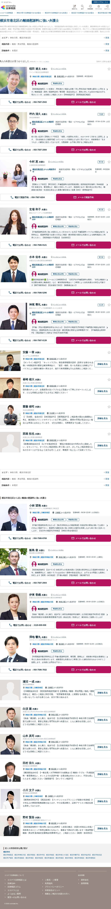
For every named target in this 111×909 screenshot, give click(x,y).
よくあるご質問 (14, 894)
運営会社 (85, 880)
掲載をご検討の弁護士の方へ (57, 894)
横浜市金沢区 (86, 855)
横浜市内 (6, 852)
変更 (107, 38)
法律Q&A (11, 883)
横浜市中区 (41, 855)
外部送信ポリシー (52, 890)
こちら (47, 61)
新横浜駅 (61, 76)
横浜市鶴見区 (8, 855)
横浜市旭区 (30, 858)
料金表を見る (57, 83)
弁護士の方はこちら (101, 2)
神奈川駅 (62, 557)
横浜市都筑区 (90, 858)
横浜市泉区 (69, 858)
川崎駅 (58, 513)
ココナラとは (13, 890)
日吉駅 (52, 413)
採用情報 (85, 883)
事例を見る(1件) (58, 226)
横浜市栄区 (60, 858)
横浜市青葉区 (79, 858)
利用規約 (49, 883)
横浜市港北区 (46, 77)
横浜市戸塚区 (8, 858)
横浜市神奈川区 (47, 557)
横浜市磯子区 (75, 855)
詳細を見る (103, 364)
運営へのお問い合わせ (16, 897)
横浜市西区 (31, 855)
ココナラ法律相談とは (16, 880)
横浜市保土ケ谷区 (62, 855)
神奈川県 (36, 77)
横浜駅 (62, 644)
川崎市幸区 (45, 513)
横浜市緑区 (39, 858)
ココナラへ (7, 2)
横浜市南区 (50, 855)
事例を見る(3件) (58, 274)
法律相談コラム (14, 887)
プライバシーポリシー (54, 887)
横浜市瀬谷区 (49, 858)
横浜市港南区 (19, 858)
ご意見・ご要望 (51, 880)
